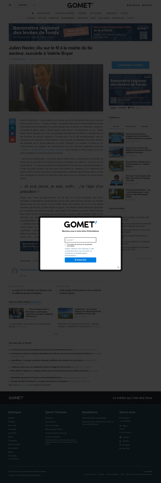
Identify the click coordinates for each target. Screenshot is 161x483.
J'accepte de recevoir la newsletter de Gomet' (79, 245)
